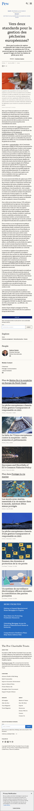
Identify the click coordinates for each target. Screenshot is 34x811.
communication (14, 144)
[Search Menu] (27, 3)
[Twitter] (10, 741)
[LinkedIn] (8, 742)
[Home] (15, 646)
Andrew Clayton (14, 350)
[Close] (31, 793)
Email (3, 324)
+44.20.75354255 (7, 370)
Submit (29, 327)
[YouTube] (12, 742)
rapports (19, 127)
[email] (10, 356)
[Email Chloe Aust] (2, 372)
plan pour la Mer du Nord (16, 262)
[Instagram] (5, 742)
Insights (4, 697)
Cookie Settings (16, 808)
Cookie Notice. (6, 805)
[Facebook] (3, 742)
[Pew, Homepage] (5, 3)
